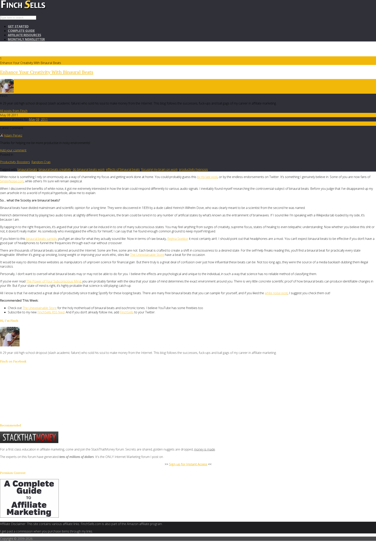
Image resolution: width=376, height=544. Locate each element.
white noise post (276, 293)
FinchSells (127, 312)
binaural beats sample (41, 238)
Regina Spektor (177, 238)
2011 (44, 119)
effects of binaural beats (123, 169)
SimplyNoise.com (12, 181)
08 (37, 119)
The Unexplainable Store (147, 255)
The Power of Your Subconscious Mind (53, 281)
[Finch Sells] (37, 9)
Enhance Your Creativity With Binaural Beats (46, 72)
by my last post (207, 177)
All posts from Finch (13, 111)
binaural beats (27, 169)
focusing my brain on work (159, 169)
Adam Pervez (13, 135)
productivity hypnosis (193, 169)
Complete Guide (21, 31)
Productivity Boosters (15, 162)
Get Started (18, 26)
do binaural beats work (89, 169)
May (32, 119)
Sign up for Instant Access (188, 464)
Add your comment (13, 150)
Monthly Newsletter (26, 39)
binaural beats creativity (55, 169)
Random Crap (41, 162)
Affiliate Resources (24, 35)
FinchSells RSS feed (50, 312)
